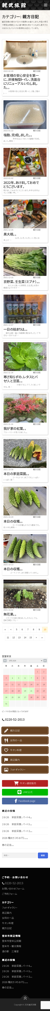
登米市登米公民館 (11, 941)
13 (19, 637)
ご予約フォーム (9, 894)
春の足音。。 (8, 845)
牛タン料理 (16, 750)
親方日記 (15, 730)
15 (30, 637)
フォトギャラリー (17, 769)
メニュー (45, 5)
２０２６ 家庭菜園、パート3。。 (17, 824)
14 (25, 637)
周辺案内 (15, 760)
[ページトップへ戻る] (25, 998)
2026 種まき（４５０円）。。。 (15, 838)
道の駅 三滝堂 (10, 951)
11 (8, 637)
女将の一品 (16, 740)
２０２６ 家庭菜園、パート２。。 (17, 831)
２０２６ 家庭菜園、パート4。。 (17, 817)
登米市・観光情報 (11, 946)
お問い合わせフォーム (13, 888)
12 (13, 637)
